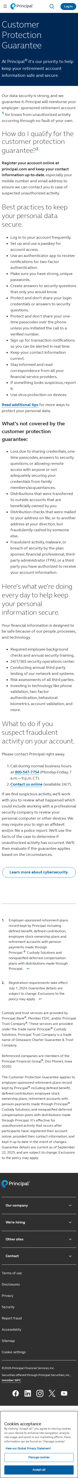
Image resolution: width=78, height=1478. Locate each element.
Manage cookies (39, 1457)
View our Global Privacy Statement (28, 1448)
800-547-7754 (27, 772)
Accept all (39, 1469)
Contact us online (26, 784)
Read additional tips (20, 404)
